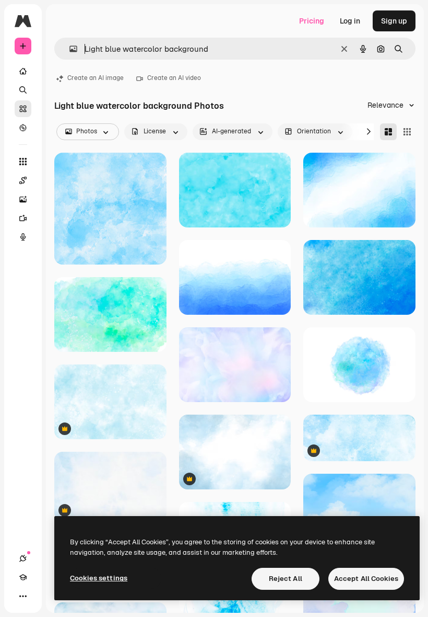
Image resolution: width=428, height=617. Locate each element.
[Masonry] (388, 131)
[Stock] (23, 108)
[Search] (23, 90)
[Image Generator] (23, 199)
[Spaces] (23, 180)
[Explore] (23, 127)
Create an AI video (174, 78)
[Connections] (23, 558)
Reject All (285, 578)
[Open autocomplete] (69, 49)
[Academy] (23, 577)
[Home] (23, 71)
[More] (23, 596)
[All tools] (23, 161)
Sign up (394, 21)
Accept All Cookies (366, 578)
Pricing (311, 21)
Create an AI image (95, 78)
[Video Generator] (23, 218)
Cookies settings (98, 578)
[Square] (407, 131)
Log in (350, 21)
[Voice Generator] (23, 236)
